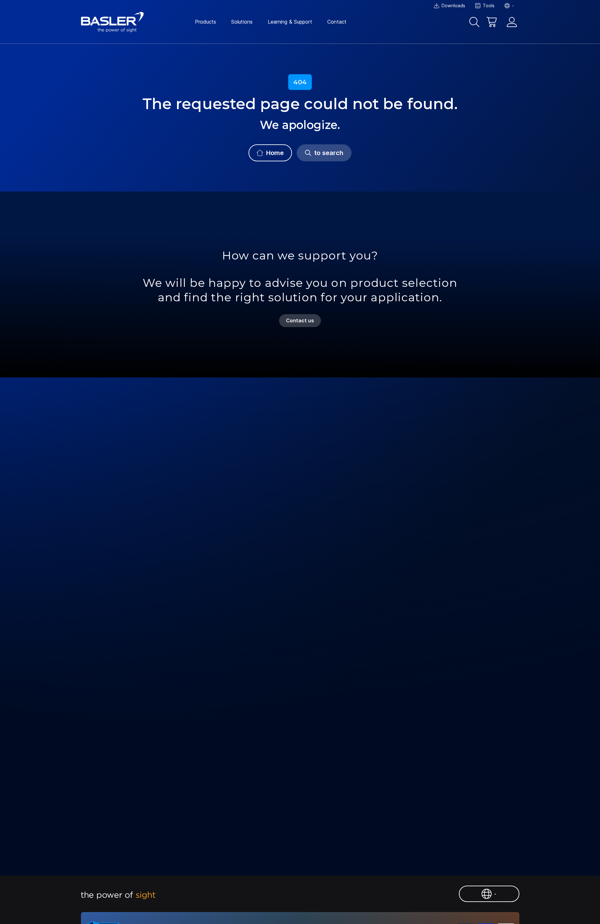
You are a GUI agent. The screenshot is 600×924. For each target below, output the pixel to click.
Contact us (300, 320)
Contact (336, 22)
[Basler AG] (112, 22)
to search (328, 153)
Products (205, 22)
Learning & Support (290, 22)
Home (275, 153)
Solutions (242, 22)
